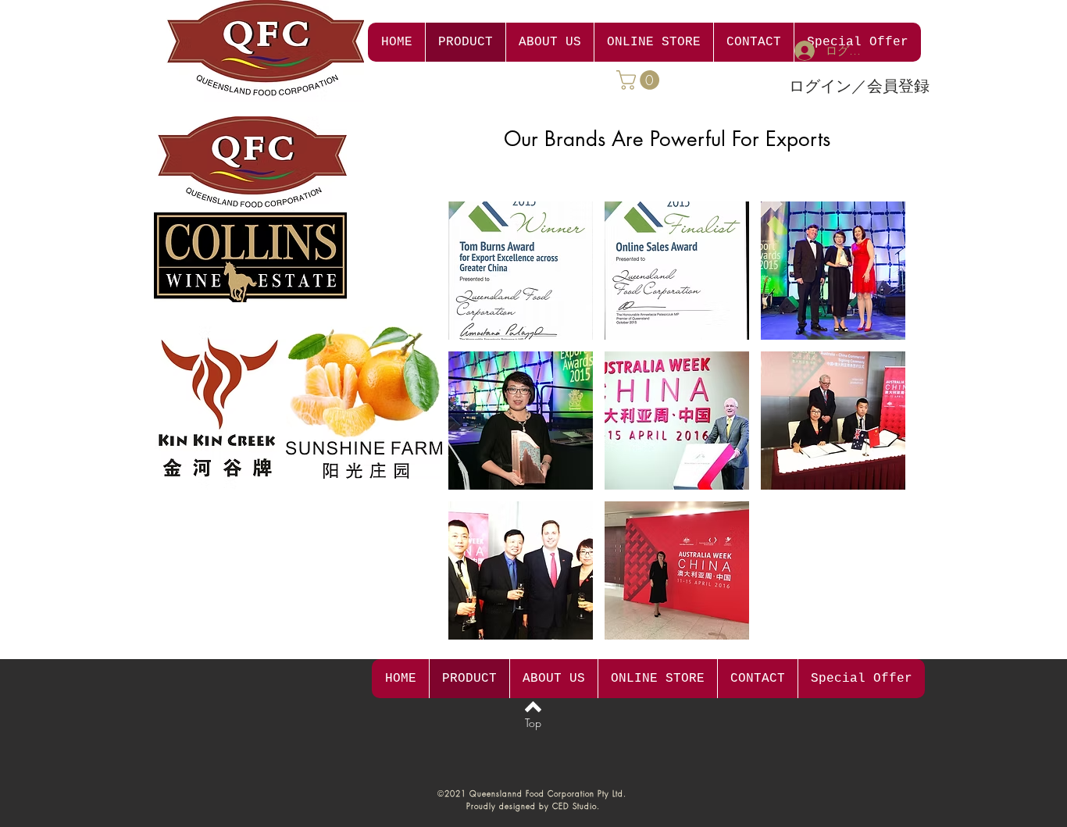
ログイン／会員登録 (859, 85)
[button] (640, 80)
